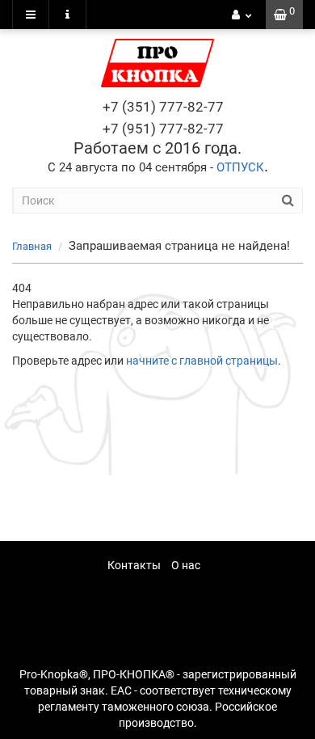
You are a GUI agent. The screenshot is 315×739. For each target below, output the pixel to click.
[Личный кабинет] (241, 14)
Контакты (134, 565)
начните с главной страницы (202, 360)
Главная (32, 246)
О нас (185, 565)
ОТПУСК (240, 167)
